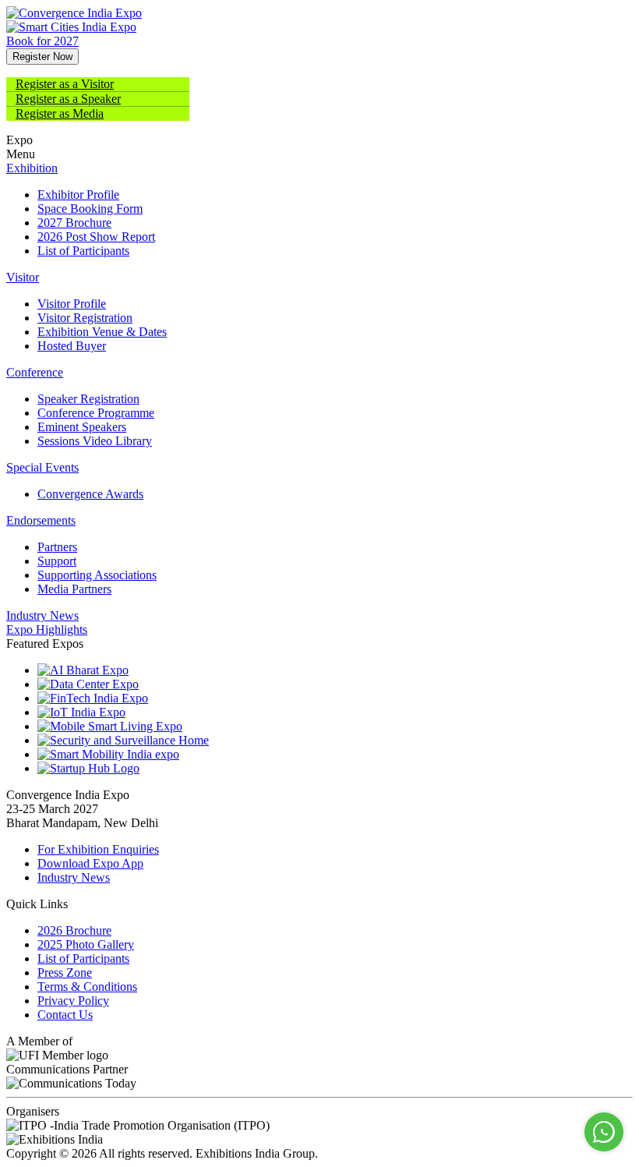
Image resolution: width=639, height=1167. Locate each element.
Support (56, 561)
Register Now (42, 56)
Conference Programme (95, 412)
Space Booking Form (90, 208)
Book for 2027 (42, 41)
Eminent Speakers (81, 426)
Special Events (42, 467)
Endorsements (41, 520)
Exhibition (32, 168)
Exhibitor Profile (78, 194)
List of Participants (83, 250)
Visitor (22, 277)
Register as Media (60, 113)
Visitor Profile (71, 303)
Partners (57, 546)
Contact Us (65, 1014)
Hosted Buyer (71, 345)
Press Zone (64, 972)
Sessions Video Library (94, 440)
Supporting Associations (97, 575)
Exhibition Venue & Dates (102, 331)
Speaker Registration (88, 398)
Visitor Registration (84, 317)
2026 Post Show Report (96, 236)
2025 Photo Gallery (85, 944)
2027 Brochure (74, 222)
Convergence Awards (90, 493)
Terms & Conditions (87, 986)
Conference (34, 372)
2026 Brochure (74, 930)
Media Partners (74, 589)
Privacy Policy (73, 1000)
